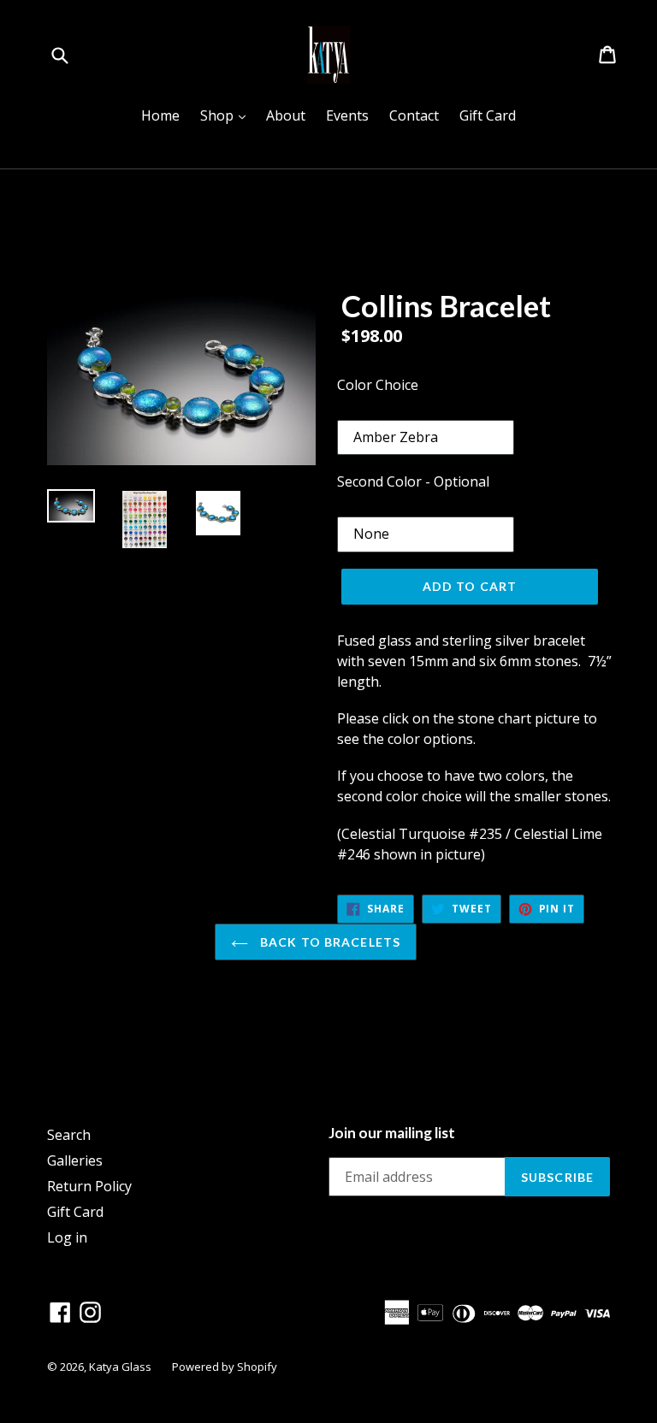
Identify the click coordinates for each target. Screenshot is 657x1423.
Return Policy (89, 1186)
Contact (414, 115)
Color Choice (377, 384)
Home (160, 115)
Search (69, 1134)
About (285, 115)
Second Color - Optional (413, 481)
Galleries (75, 1160)
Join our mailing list (391, 1133)
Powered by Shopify (224, 1366)
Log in (67, 1237)
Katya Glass (120, 1366)
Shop (227, 115)
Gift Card (487, 115)
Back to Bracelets (328, 942)
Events (347, 115)
